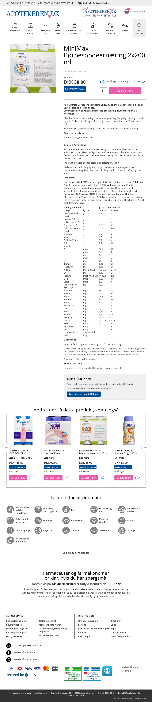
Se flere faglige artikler (76, 552)
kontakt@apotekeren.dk (27, 645)
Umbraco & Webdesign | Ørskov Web (129, 698)
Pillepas (82, 624)
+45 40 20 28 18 (62, 584)
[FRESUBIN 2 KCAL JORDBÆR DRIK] (23, 431)
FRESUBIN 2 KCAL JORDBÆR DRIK (18, 452)
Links (113, 624)
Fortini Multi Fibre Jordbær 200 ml (54, 452)
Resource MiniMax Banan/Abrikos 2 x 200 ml (93, 452)
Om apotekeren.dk (88, 620)
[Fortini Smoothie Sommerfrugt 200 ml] (128, 431)
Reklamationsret (47, 620)
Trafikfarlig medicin (121, 636)
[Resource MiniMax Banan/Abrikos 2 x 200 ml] (93, 431)
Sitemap (126, 670)
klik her (115, 584)
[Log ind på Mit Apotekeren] (99, 11)
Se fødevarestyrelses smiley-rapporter (53, 630)
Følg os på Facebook (24, 652)
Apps (113, 628)
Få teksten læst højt (49, 635)
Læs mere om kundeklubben (83, 394)
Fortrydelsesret (14, 636)
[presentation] (6, 447)
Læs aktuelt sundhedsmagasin (94, 628)
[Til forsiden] (32, 14)
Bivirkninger (84, 636)
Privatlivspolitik (14, 624)
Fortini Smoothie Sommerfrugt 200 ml (125, 452)
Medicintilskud (118, 632)
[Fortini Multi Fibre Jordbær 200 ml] (58, 431)
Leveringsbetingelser (17, 628)
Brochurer (116, 620)
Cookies (82, 632)
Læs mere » (14, 457)
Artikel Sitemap (130, 667)
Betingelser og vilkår (16, 620)
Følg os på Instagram (24, 659)
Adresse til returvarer (50, 624)
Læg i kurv (127, 90)
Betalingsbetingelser (17, 632)
